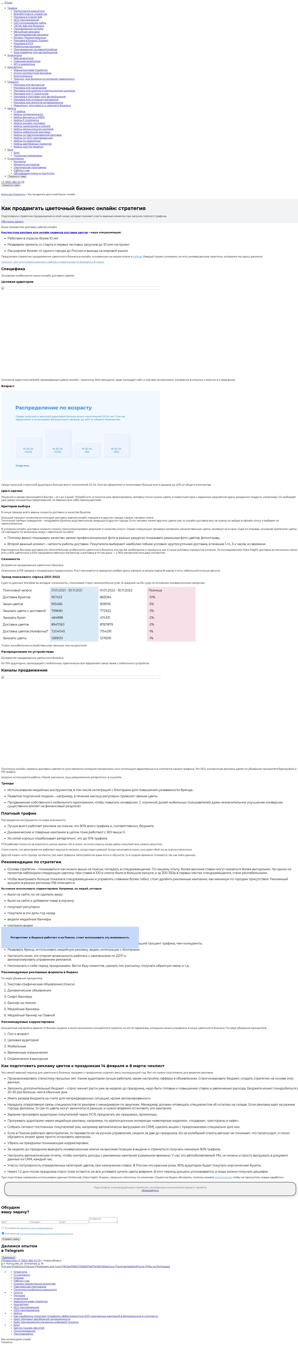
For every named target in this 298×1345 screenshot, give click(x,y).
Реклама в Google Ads (28, 17)
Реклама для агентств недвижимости (38, 102)
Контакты (20, 161)
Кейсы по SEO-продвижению (33, 137)
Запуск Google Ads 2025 (29, 1328)
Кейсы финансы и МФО (29, 117)
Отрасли (13, 81)
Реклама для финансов (29, 84)
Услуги (18, 1292)
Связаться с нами (17, 176)
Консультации (23, 76)
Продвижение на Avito (28, 28)
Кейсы (11, 108)
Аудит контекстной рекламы (32, 73)
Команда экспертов (26, 164)
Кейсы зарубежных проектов (33, 143)
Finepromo (20, 1271)
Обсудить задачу (12, 221)
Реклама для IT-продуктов (31, 93)
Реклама (19, 1295)
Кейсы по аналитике (27, 140)
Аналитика (14, 55)
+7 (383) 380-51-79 (12, 182)
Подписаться (8, 1257)
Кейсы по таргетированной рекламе (38, 135)
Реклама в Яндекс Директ (31, 40)
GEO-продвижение (26, 1310)
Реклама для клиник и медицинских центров (44, 90)
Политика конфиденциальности (35, 1289)
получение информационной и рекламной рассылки (46, 1233)
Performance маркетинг (29, 11)
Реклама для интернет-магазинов (36, 99)
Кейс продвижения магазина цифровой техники (46, 1322)
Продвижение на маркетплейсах (35, 49)
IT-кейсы (19, 111)
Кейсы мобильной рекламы (32, 132)
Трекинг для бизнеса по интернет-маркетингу (44, 78)
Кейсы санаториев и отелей (32, 126)
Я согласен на (29, 1228)
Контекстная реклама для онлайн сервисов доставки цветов (44, 232)
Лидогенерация (24, 1330)
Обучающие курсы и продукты (34, 173)
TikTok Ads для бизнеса (29, 25)
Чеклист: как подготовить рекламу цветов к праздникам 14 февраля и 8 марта (52, 262)
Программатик (23, 1333)
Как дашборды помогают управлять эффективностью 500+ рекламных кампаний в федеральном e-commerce (86, 1316)
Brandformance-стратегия (30, 14)
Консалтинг (15, 67)
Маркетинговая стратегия (31, 70)
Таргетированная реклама (31, 34)
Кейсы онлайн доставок (29, 123)
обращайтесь (150, 1190)
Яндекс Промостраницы (30, 37)
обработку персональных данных (36, 1228)
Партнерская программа (30, 167)
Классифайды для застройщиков (35, 52)
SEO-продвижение (26, 19)
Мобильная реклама (27, 46)
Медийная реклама (27, 31)
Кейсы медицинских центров (33, 129)
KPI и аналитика (24, 64)
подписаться (223, 1177)
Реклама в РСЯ (23, 43)
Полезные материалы (28, 155)
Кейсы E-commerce (26, 120)
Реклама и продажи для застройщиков (39, 96)
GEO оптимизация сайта (30, 22)
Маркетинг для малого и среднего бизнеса (42, 105)
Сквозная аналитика (27, 61)
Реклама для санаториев (30, 87)
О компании (15, 158)
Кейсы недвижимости (28, 114)
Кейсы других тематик (28, 146)
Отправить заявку (10, 1239)
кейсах (137, 256)
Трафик (12, 8)
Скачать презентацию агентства (34, 1283)
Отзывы (19, 1277)
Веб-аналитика (23, 58)
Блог (10, 149)
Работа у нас (22, 170)
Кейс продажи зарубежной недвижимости (42, 1319)
